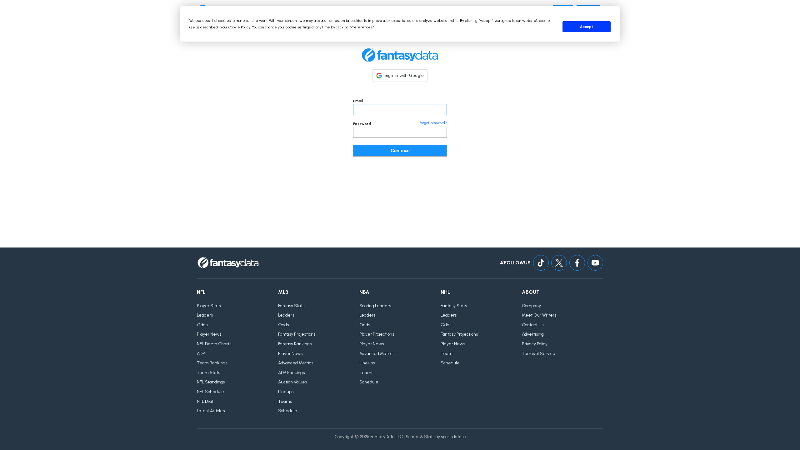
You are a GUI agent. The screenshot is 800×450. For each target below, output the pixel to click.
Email (358, 101)
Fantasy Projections (296, 334)
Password (362, 124)
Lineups (285, 391)
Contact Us (532, 325)
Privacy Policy (535, 344)
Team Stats (208, 372)
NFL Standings (211, 382)
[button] (400, 75)
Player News (209, 334)
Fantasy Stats (291, 305)
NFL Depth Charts (214, 344)
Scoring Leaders (375, 305)
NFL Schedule (210, 391)
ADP (201, 353)
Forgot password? (433, 123)
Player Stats (209, 305)
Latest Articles (211, 410)
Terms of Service (538, 353)
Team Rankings (212, 363)
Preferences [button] (361, 27)
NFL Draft (206, 401)
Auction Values (292, 382)
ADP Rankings (291, 372)
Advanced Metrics (295, 363)
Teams (285, 401)
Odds (202, 325)
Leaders (205, 315)
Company (531, 305)
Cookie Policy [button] (239, 27)
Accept (586, 27)
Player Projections (376, 334)
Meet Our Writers (539, 315)
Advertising (533, 334)
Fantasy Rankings (295, 344)
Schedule (287, 410)
